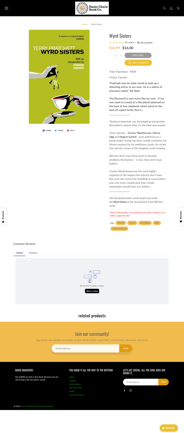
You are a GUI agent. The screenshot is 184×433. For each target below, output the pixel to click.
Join (125, 348)
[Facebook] (124, 390)
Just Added (145, 223)
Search (72, 377)
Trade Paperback (119, 229)
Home (84, 24)
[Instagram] (130, 390)
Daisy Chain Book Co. (28, 406)
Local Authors (75, 384)
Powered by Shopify (45, 406)
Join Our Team (75, 388)
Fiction (132, 223)
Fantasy (121, 223)
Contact (72, 380)
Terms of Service (76, 395)
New (157, 223)
